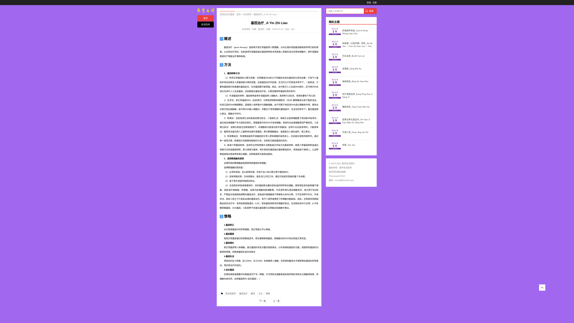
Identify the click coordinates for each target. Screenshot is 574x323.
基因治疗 (243, 293)
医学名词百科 (345, 167)
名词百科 (205, 24)
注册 (375, 2)
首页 (205, 18)
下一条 (262, 301)
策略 (268, 293)
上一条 (276, 301)
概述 (253, 293)
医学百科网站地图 (337, 172)
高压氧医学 (230, 293)
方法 (260, 293)
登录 (369, 2)
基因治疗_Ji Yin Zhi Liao (265, 14)
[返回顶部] (542, 287)
